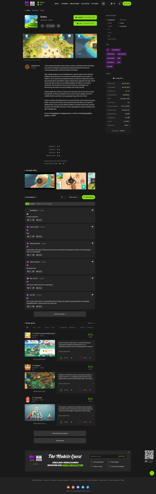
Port (118, 62)
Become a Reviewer (63, 480)
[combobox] (62, 197)
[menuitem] (57, 4)
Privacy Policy (103, 480)
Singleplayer (111, 20)
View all (90, 323)
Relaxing (109, 66)
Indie (119, 58)
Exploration (110, 58)
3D (108, 50)
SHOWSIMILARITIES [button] (64, 351)
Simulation (43, 20)
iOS (86, 23)
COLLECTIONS (85, 4)
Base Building (122, 54)
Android (86, 17)
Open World (110, 62)
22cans (122, 131)
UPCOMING (64, 4)
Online (122, 23)
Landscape (123, 26)
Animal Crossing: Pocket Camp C (43, 333)
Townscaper (37, 398)
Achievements (116, 50)
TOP (94, 4)
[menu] (77, 4)
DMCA (122, 480)
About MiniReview (37, 480)
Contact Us (47, 480)
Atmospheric (110, 54)
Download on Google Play (78, 480)
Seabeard (36, 366)
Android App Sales (92, 480)
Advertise (54, 480)
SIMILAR (74, 4)
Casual (50, 20)
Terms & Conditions (113, 480)
